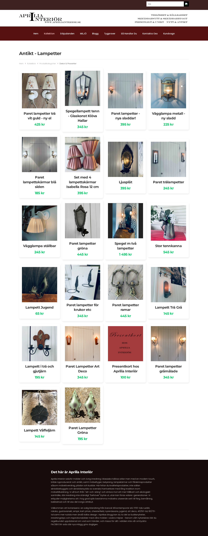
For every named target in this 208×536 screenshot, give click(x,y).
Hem (35, 33)
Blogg (95, 33)
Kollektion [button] (49, 33)
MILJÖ (83, 33)
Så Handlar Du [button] (129, 33)
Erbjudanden (67, 33)
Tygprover (109, 33)
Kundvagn (169, 33)
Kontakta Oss (150, 33)
